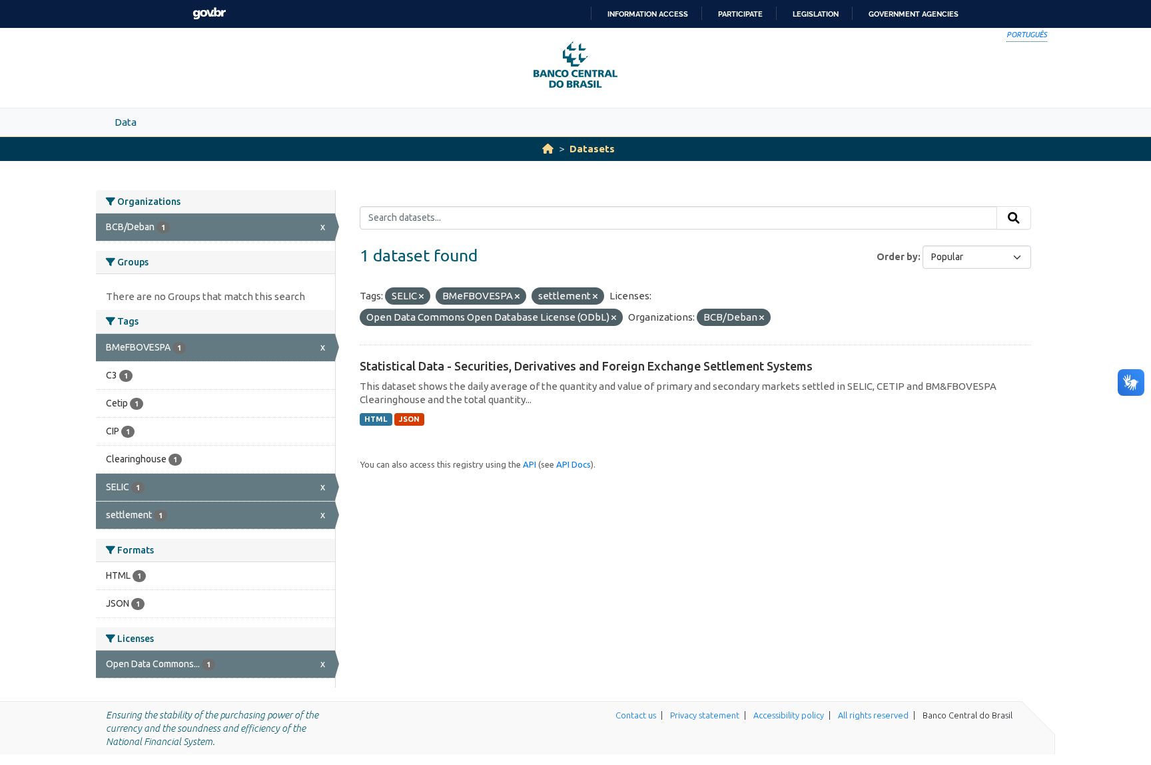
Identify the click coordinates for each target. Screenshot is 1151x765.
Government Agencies (914, 14)
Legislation (816, 14)
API (529, 464)
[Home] (548, 148)
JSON (409, 419)
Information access (647, 14)
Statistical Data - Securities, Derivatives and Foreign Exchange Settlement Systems (586, 366)
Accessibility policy (788, 715)
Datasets (592, 148)
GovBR (209, 13)
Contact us (635, 715)
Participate (740, 14)
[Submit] (1013, 218)
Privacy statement (704, 715)
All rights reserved (873, 715)
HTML (375, 419)
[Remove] (421, 297)
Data (126, 122)
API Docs (573, 464)
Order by (897, 256)
